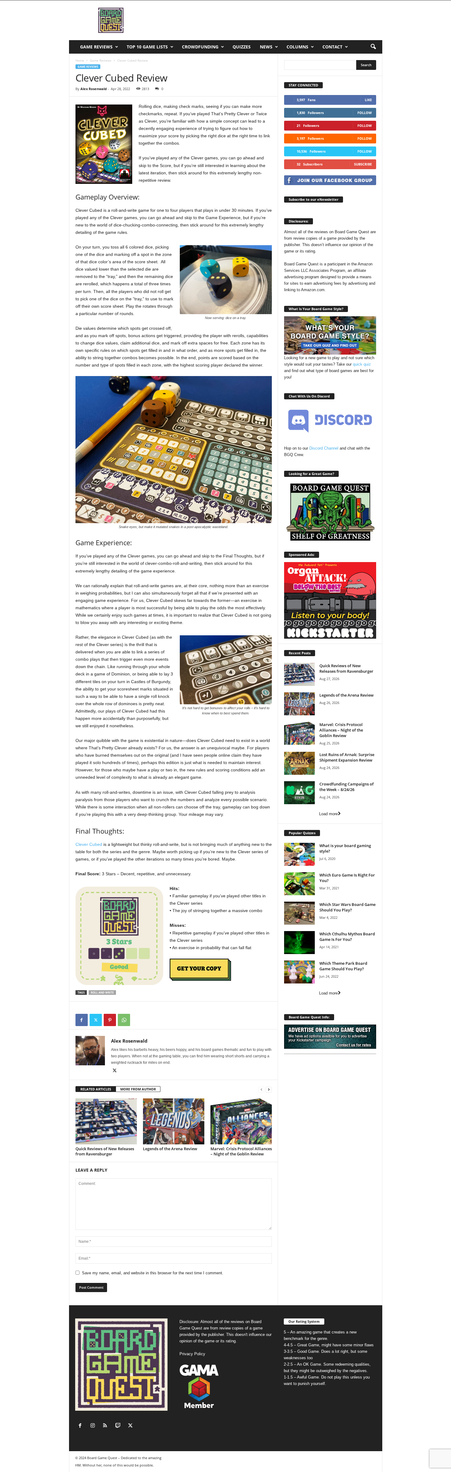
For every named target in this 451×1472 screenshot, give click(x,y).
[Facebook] (81, 1020)
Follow (364, 112)
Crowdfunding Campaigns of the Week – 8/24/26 (346, 786)
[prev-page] (261, 1089)
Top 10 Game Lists (147, 47)
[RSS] (106, 1426)
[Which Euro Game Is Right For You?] (299, 883)
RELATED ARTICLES (95, 1089)
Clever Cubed (88, 844)
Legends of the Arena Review (170, 1148)
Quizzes (242, 47)
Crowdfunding (200, 47)
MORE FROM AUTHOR (138, 1089)
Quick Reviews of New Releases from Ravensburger (104, 1151)
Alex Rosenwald (93, 88)
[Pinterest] (110, 1020)
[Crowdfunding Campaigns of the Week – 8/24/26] (299, 792)
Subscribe (363, 164)
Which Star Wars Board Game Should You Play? (347, 907)
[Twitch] (119, 1426)
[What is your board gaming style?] (299, 854)
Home (79, 60)
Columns (297, 47)
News (266, 47)
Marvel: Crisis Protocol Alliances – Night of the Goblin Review (241, 1151)
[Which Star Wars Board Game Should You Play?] (299, 913)
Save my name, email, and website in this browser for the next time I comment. (152, 1273)
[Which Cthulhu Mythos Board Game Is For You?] (299, 942)
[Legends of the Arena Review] (173, 1121)
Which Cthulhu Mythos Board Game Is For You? (347, 936)
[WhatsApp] (124, 1020)
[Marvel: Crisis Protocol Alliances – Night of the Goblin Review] (241, 1121)
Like (368, 99)
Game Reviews (96, 47)
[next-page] (269, 1089)
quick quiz (362, 364)
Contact (332, 47)
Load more (328, 814)
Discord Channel (323, 448)
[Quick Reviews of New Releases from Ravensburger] (106, 1121)
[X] (96, 1020)
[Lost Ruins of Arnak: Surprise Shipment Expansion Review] (299, 763)
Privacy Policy (192, 1354)
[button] (373, 47)
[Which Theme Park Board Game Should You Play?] (299, 971)
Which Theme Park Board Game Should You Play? (343, 966)
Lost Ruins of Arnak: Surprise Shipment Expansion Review (346, 757)
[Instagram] (94, 1426)
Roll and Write (102, 993)
